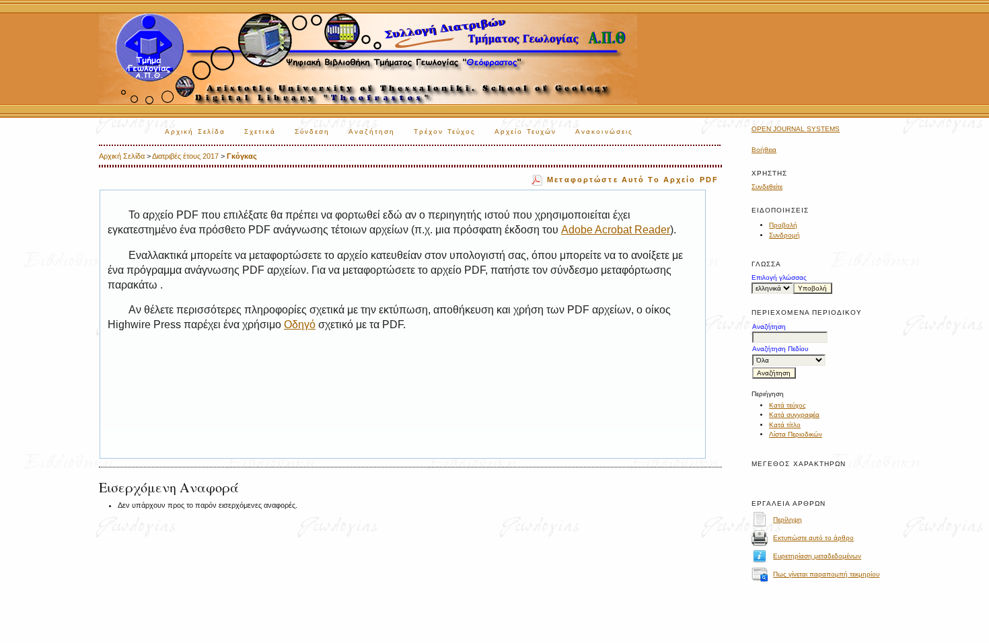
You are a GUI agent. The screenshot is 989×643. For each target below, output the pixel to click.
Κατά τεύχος (787, 405)
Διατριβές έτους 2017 (185, 156)
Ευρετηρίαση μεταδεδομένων (817, 556)
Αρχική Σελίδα (195, 131)
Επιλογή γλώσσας (779, 277)
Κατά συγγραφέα (794, 414)
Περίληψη (787, 519)
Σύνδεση (312, 131)
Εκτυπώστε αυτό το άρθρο (813, 537)
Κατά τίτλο (785, 424)
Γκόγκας (242, 156)
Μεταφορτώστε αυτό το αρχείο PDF (633, 180)
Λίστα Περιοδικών (795, 434)
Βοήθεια (764, 149)
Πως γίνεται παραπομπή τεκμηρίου (826, 574)
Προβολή (783, 225)
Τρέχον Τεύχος (445, 131)
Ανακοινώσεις (604, 131)
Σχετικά (260, 131)
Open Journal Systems (796, 129)
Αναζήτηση (372, 131)
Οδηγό (300, 324)
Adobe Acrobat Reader (615, 229)
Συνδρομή (784, 235)
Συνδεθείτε (767, 186)
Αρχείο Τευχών (525, 131)
